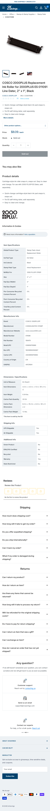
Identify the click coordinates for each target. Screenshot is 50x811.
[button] (45, 7)
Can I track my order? (11, 548)
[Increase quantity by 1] (28, 145)
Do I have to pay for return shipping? (18, 624)
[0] (45, 7)
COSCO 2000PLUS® (9, 96)
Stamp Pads (41, 14)
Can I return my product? (13, 577)
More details (8, 118)
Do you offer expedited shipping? (17, 532)
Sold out (25, 154)
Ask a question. (30, 234)
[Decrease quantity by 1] (13, 145)
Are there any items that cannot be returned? (17, 595)
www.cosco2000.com (33, 331)
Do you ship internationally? (14, 540)
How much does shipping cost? (16, 516)
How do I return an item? (13, 585)
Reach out (36, 728)
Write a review (24, 98)
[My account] (41, 7)
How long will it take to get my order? (18, 524)
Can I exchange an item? (13, 640)
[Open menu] (3, 8)
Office (11, 14)
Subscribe (10, 776)
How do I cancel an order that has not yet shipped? (20, 649)
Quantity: (6, 145)
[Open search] (36, 7)
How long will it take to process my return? (21, 604)
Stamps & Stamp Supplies (26, 14)
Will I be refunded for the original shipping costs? (21, 614)
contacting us (30, 688)
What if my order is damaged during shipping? (18, 557)
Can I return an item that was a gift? (18, 632)
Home (4, 14)
